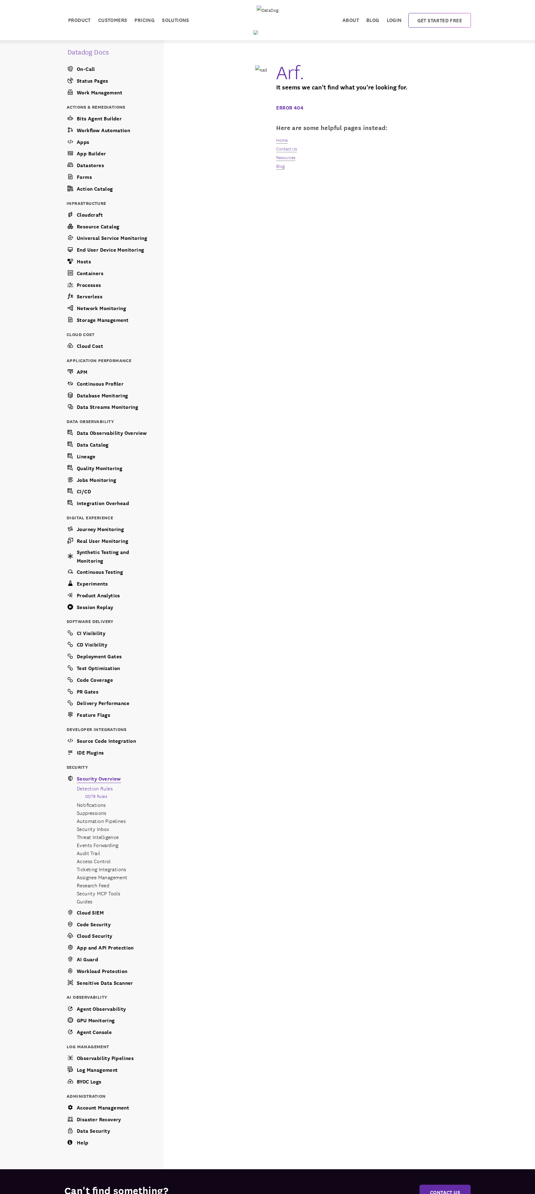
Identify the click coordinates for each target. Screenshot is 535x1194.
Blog (372, 20)
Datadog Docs (88, 51)
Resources (285, 157)
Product (79, 20)
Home (282, 139)
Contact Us (286, 148)
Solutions (175, 20)
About (350, 20)
